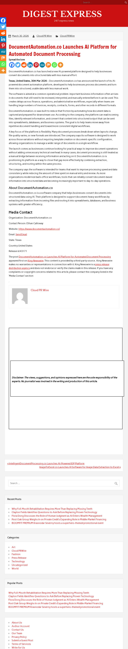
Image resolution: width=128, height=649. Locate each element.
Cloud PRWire (67, 35)
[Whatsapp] (54, 65)
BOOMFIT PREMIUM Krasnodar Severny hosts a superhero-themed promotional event (57, 523)
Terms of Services (21, 644)
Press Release (19, 557)
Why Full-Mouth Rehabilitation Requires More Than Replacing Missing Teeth (52, 508)
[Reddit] (24, 65)
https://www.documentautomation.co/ (39, 229)
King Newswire (35, 260)
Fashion (16, 554)
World (15, 568)
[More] (60, 65)
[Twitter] (18, 65)
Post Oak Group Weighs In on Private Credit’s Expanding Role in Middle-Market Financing (59, 519)
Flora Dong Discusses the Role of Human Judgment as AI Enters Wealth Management (57, 515)
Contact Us (18, 629)
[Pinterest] (36, 65)
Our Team (17, 633)
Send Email (21, 234)
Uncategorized (19, 565)
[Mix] (48, 65)
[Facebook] (12, 65)
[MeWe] (42, 65)
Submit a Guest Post (22, 640)
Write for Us (18, 647)
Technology (18, 561)
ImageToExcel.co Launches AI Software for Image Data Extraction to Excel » (80, 467)
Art (13, 547)
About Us (17, 622)
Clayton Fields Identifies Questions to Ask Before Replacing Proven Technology (54, 512)
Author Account (21, 626)
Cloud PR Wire (44, 35)
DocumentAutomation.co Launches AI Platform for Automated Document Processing (65, 256)
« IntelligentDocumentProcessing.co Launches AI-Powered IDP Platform (45, 463)
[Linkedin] (30, 65)
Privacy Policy (19, 637)
